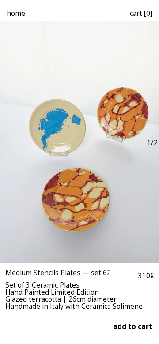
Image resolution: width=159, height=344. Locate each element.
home (16, 13)
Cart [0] (141, 13)
